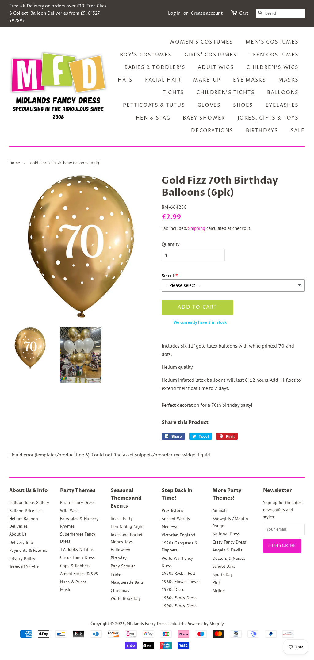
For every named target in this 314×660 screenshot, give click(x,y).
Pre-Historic (173, 510)
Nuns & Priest (73, 582)
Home (14, 163)
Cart (244, 13)
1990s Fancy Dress (179, 605)
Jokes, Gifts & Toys (268, 118)
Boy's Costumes (146, 55)
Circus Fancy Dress (77, 557)
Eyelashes (282, 105)
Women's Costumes (201, 42)
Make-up (206, 80)
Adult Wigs (216, 67)
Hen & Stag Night (127, 526)
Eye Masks (249, 80)
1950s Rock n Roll (178, 573)
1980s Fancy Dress (179, 598)
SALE (298, 130)
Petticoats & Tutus (154, 105)
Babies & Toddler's (155, 67)
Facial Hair (163, 80)
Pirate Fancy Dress (77, 502)
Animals (220, 510)
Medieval (170, 526)
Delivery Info (21, 542)
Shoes (243, 105)
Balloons (283, 92)
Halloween (120, 549)
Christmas (120, 590)
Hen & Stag (153, 118)
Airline (219, 590)
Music (65, 590)
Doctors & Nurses (229, 558)
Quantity (170, 244)
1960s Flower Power (181, 581)
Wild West (69, 510)
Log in (174, 13)
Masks (288, 80)
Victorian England (178, 535)
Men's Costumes (272, 42)
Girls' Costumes (210, 55)
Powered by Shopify (205, 623)
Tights (173, 92)
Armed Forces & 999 (79, 573)
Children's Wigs (272, 67)
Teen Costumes (274, 55)
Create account (207, 13)
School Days (224, 566)
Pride (116, 574)
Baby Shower (204, 118)
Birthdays (262, 130)
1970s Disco (173, 589)
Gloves (209, 105)
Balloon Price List (25, 510)
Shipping (196, 228)
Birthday (119, 558)
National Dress (226, 533)
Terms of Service (24, 566)
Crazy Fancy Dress (229, 542)
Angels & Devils (227, 550)
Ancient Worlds (176, 518)
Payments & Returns (28, 550)
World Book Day (126, 598)
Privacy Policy (22, 558)
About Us (17, 534)
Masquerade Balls (127, 582)
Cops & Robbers (75, 565)
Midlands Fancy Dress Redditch (156, 623)
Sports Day (223, 574)
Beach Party (122, 518)
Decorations (212, 130)
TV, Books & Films (77, 549)
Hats (125, 80)
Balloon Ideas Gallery (29, 502)
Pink (217, 582)
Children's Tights (225, 92)
